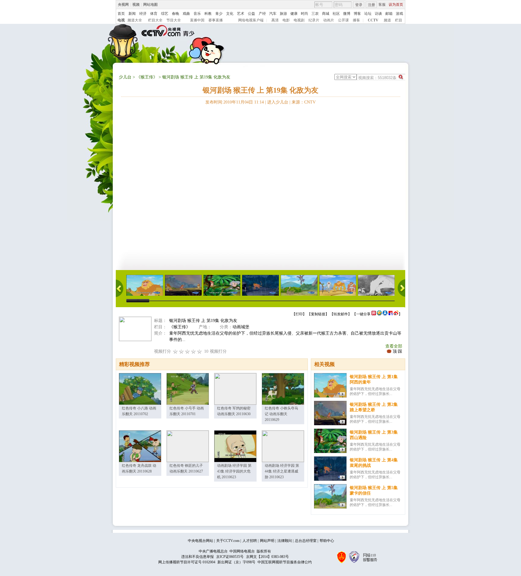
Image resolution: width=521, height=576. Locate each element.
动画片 (328, 20)
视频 (136, 4)
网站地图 (150, 4)
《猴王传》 (146, 77)
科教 (208, 13)
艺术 (240, 13)
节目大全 (173, 20)
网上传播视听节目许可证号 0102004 (186, 562)
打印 (299, 314)
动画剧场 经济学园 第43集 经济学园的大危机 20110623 (234, 471)
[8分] (194, 351)
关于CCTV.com (227, 541)
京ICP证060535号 (230, 557)
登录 (358, 5)
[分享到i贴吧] (390, 314)
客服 (382, 4)
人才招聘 (249, 541)
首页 (121, 13)
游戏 (399, 13)
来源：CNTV (304, 102)
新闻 (132, 13)
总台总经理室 (306, 541)
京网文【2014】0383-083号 (267, 557)
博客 (357, 13)
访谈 (378, 13)
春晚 (175, 13)
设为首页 (396, 4)
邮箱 (389, 13)
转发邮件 (340, 314)
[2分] (175, 351)
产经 (262, 13)
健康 (294, 13)
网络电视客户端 (251, 20)
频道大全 (135, 20)
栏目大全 (155, 20)
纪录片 (313, 20)
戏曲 (186, 13)
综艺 (164, 13)
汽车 (272, 13)
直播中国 (197, 20)
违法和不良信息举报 (197, 557)
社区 (336, 13)
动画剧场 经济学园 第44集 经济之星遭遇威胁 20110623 (282, 471)
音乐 (197, 13)
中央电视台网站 (200, 541)
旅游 (283, 13)
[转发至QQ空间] (379, 314)
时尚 (304, 13)
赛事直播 (215, 20)
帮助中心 (327, 541)
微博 (346, 13)
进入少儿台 (277, 102)
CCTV (373, 20)
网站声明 (267, 541)
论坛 (367, 13)
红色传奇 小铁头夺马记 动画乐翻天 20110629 (281, 414)
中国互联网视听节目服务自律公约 (284, 562)
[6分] (188, 351)
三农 (315, 13)
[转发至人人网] (385, 314)
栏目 (398, 20)
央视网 (123, 4)
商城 (325, 13)
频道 (387, 20)
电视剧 (299, 20)
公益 (251, 13)
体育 (153, 13)
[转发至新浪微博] (396, 314)
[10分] (200, 351)
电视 (121, 20)
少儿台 (125, 77)
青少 (219, 13)
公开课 (343, 20)
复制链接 (318, 314)
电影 (286, 20)
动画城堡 (240, 327)
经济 (143, 13)
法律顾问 (284, 541)
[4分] (181, 351)
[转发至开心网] (373, 314)
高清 (275, 20)
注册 (371, 5)
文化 (229, 13)
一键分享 (363, 314)
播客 (356, 20)
